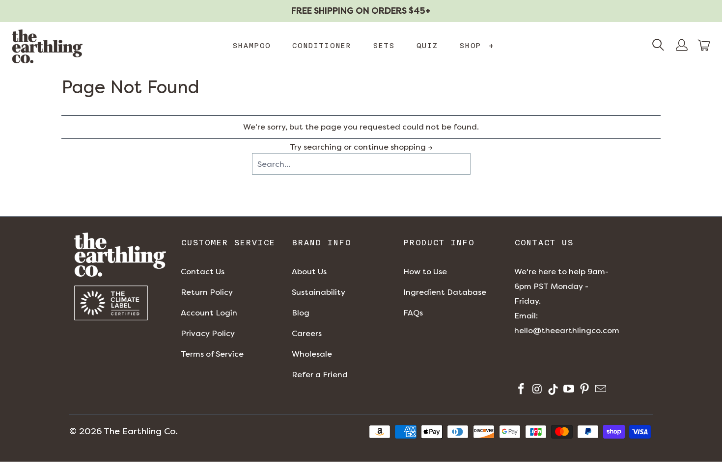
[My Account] (682, 46)
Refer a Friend (320, 374)
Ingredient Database (444, 292)
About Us (309, 271)
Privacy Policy (208, 333)
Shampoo (251, 45)
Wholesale (312, 354)
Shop (476, 45)
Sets (383, 45)
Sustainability (318, 292)
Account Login (209, 312)
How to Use (425, 271)
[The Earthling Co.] (47, 46)
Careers (307, 333)
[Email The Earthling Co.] (599, 390)
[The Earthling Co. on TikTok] (552, 390)
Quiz (427, 45)
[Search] (658, 46)
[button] (704, 45)
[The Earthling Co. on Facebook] (520, 390)
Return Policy (207, 292)
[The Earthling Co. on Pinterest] (584, 390)
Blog (300, 312)
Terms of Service (212, 354)
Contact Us (202, 271)
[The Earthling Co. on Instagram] (536, 390)
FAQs (413, 312)
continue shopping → (393, 147)
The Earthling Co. (141, 431)
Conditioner (321, 45)
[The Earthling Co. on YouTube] (568, 390)
